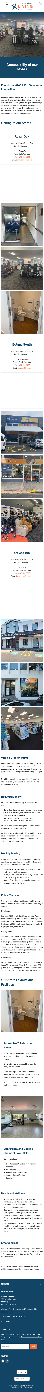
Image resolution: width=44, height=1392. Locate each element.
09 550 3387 (25, 573)
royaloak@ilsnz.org (24, 160)
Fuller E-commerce (26, 1387)
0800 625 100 (20, 1317)
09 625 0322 (25, 157)
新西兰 (21, 1379)
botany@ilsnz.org (24, 368)
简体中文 (21, 1372)
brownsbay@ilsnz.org (24, 576)
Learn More (5, 1321)
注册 (34, 1346)
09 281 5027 (25, 365)
